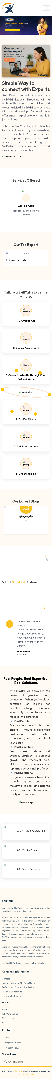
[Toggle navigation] (46, 8)
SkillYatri (18, 1071)
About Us (6, 1009)
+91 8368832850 (11, 1048)
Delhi (6, 1037)
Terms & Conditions (12, 991)
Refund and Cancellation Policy (18, 987)
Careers (6, 978)
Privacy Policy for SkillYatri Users (18, 983)
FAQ (4, 1022)
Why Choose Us (10, 1014)
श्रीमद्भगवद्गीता (26, 516)
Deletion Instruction (12, 996)
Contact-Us (8, 1018)
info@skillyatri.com (12, 1042)
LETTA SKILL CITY (26, 1074)
